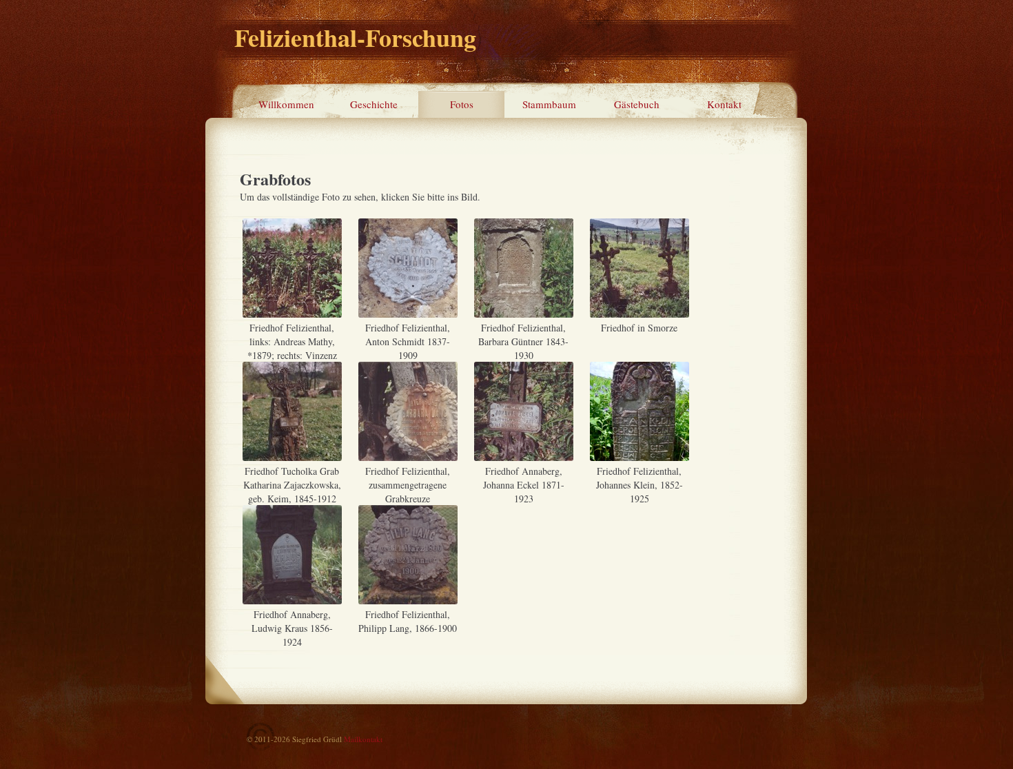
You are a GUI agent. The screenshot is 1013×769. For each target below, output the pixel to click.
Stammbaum (549, 104)
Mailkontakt (363, 739)
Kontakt (724, 104)
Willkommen (286, 104)
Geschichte (374, 104)
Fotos (461, 104)
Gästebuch (636, 104)
